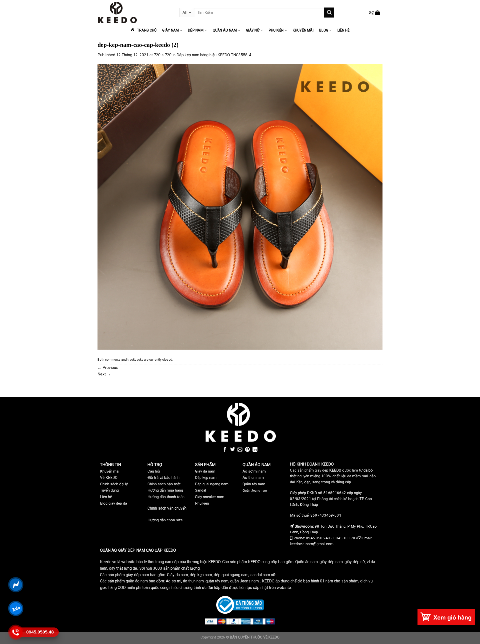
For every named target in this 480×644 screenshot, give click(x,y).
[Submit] (329, 12)
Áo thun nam (253, 477)
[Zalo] (16, 608)
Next (104, 374)
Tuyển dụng (109, 490)
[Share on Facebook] (225, 450)
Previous (108, 367)
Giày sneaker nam (209, 497)
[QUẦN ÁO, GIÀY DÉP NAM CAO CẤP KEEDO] (135, 12)
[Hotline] (16, 632)
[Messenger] (16, 584)
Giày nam (170, 30)
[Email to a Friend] (240, 450)
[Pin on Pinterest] (247, 450)
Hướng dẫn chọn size (165, 520)
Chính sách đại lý (114, 484)
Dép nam (196, 30)
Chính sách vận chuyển (167, 508)
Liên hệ (344, 30)
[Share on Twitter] (232, 450)
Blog (323, 30)
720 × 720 (163, 55)
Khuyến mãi (303, 30)
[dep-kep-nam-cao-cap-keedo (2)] (240, 206)
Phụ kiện (276, 30)
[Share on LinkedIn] (255, 450)
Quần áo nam (225, 30)
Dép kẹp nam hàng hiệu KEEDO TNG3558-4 (213, 55)
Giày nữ (253, 30)
